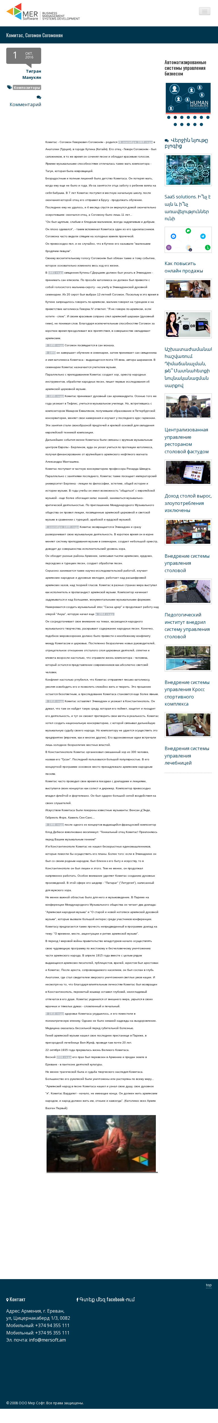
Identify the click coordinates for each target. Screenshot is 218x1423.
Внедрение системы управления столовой (187, 563)
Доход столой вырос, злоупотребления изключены (188, 503)
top (209, 1284)
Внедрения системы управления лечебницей (187, 755)
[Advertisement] (82, 1233)
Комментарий (25, 104)
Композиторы (27, 87)
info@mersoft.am (47, 1340)
